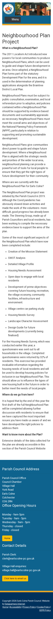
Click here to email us (15, 578)
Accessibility (15, 607)
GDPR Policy (45, 610)
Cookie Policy (43, 607)
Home (7, 538)
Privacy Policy (29, 607)
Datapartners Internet (15, 604)
